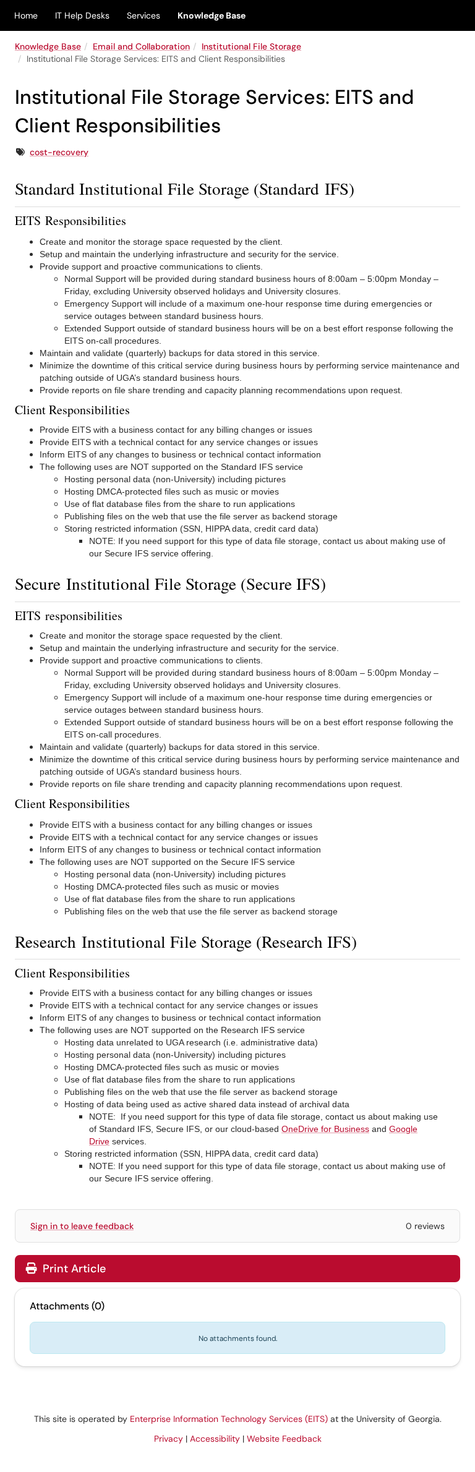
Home (26, 15)
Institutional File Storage (251, 46)
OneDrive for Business (325, 1129)
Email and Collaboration (141, 46)
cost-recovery (59, 152)
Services (143, 15)
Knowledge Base (212, 15)
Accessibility (215, 1438)
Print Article (73, 1268)
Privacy (168, 1438)
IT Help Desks (82, 15)
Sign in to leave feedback (82, 1226)
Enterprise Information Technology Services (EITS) (229, 1418)
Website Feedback (284, 1438)
